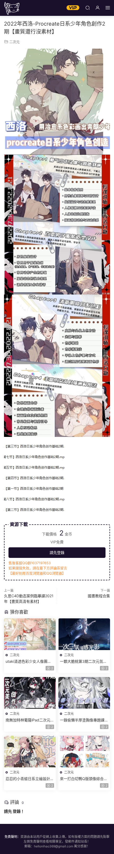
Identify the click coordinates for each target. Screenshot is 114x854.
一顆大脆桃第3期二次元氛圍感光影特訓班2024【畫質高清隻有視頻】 (83, 661)
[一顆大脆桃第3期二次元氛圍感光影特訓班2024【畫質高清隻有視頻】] (84, 634)
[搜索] (87, 7)
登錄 (17, 811)
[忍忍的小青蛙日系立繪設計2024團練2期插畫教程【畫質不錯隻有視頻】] (30, 751)
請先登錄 (57, 552)
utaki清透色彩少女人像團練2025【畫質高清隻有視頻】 (29, 661)
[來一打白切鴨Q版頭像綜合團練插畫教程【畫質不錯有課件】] (84, 751)
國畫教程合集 (99, 596)
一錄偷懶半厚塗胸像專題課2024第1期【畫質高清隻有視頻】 (84, 720)
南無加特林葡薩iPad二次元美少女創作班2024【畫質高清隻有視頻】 (30, 720)
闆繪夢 (12, 8)
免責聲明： (12, 837)
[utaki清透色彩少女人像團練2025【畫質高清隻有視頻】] (30, 634)
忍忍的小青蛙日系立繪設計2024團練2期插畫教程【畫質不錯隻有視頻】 (30, 778)
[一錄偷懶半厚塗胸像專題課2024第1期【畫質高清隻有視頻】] (84, 693)
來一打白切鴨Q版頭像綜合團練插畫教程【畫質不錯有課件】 (83, 778)
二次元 (14, 42)
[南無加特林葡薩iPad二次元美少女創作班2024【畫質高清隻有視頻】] (30, 693)
